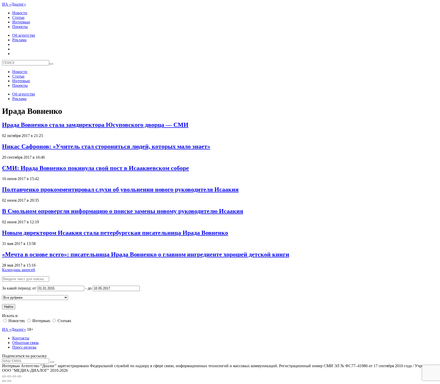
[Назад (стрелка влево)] (4, 381)
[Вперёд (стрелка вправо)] (9, 381)
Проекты (20, 26)
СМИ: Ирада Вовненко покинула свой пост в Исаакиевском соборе (95, 168)
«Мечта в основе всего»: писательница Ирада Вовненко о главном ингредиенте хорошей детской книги (145, 254)
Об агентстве (23, 35)
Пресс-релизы (24, 347)
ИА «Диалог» (14, 4)
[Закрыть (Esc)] (4, 376)
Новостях (16, 321)
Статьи (18, 17)
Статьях (64, 321)
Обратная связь (25, 342)
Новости (19, 13)
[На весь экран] (14, 376)
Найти (8, 307)
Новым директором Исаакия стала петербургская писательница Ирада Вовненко (115, 232)
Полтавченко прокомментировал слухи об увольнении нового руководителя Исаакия (120, 189)
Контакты (20, 338)
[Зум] (19, 376)
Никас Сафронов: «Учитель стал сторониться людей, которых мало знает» (106, 146)
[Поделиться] (9, 376)
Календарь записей (18, 270)
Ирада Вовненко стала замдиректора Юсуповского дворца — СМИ (95, 124)
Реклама (19, 40)
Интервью (21, 22)
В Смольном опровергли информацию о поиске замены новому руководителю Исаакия (122, 211)
